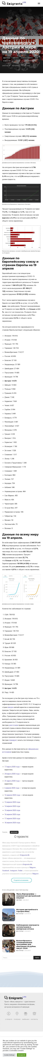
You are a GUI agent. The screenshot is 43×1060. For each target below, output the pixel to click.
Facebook (5, 870)
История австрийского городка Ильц (27, 910)
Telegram (32, 867)
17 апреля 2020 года (12, 819)
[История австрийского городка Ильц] (8, 915)
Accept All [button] (21, 1055)
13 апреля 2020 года (12, 802)
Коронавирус (27, 58)
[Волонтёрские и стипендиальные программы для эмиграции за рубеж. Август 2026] (8, 946)
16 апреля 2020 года (12, 814)
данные (14, 832)
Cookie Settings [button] (9, 1055)
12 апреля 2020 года (12, 795)
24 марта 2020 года (12, 774)
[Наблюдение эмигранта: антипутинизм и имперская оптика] (8, 930)
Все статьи (19, 913)
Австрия (6, 58)
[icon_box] (8, 1017)
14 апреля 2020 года (12, 806)
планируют (13, 740)
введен (11, 707)
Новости (7, 61)
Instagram (13, 870)
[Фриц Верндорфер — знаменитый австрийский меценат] (8, 899)
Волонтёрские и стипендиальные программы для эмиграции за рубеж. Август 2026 (26, 944)
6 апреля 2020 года (12, 788)
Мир (36, 58)
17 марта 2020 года (12, 767)
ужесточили (14, 725)
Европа (15, 58)
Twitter (20, 870)
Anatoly (17, 65)
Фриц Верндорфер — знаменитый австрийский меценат (28, 896)
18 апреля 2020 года (12, 823)
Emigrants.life (24, 855)
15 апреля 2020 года (12, 810)
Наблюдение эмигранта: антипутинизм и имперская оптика (27, 927)
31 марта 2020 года (12, 781)
